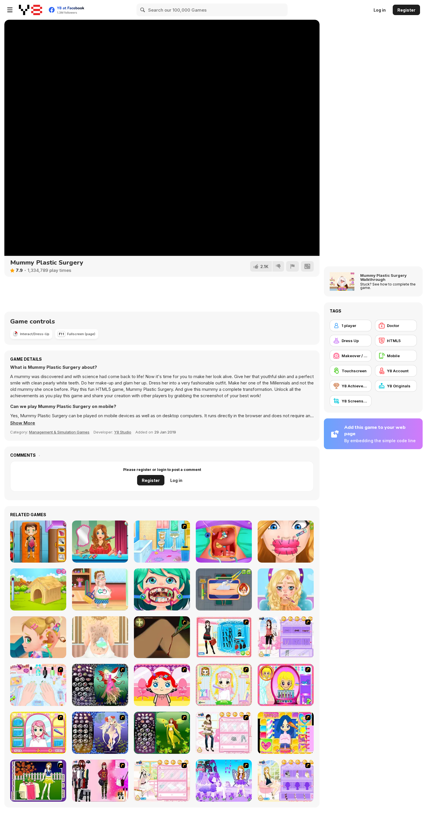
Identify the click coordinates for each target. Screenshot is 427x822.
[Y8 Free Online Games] (30, 10)
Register (406, 10)
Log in (380, 10)
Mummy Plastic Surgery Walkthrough (383, 277)
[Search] (143, 9)
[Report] (292, 266)
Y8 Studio (122, 432)
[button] (22, 423)
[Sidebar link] (10, 10)
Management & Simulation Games (59, 432)
